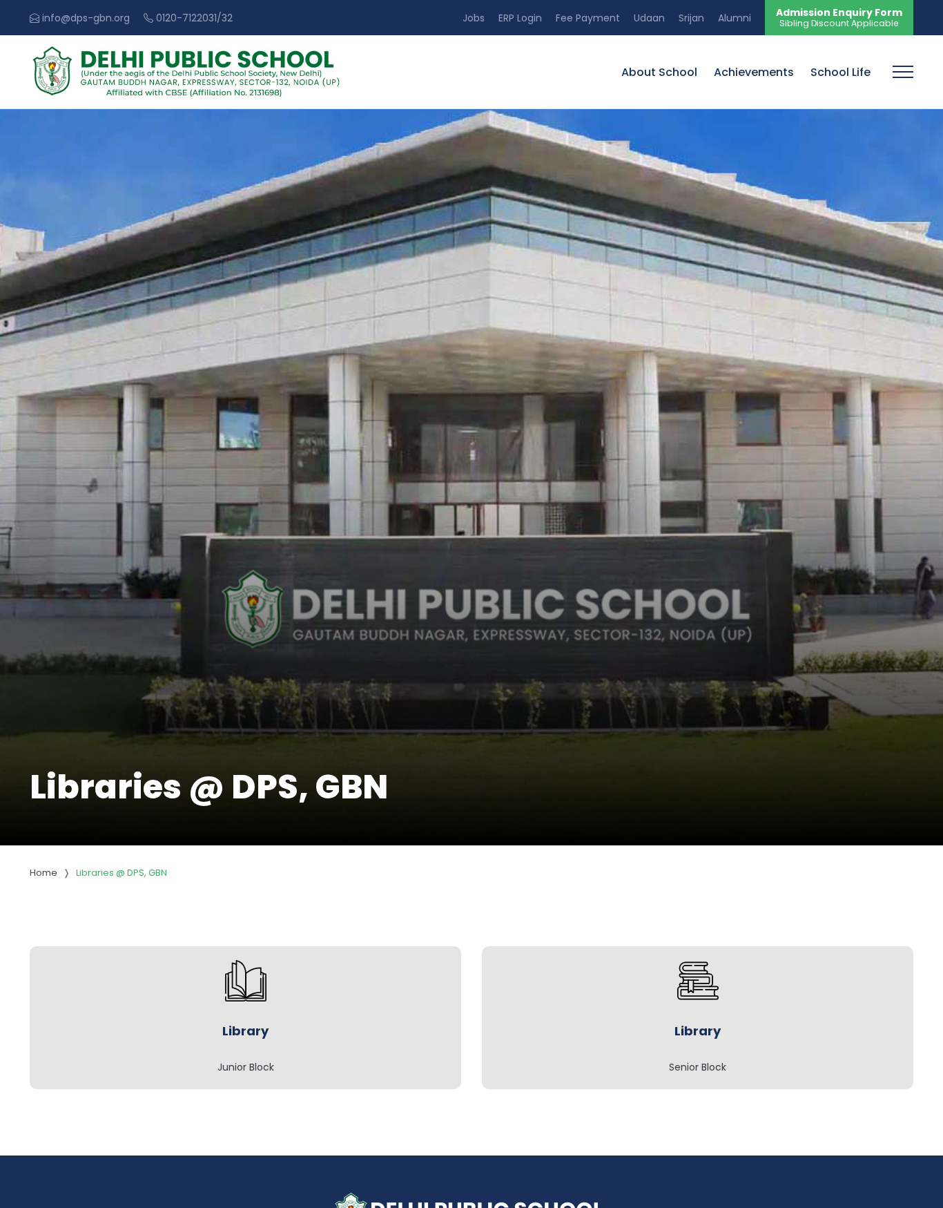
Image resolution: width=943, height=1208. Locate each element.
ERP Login (520, 18)
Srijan (691, 18)
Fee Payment (588, 18)
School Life (840, 72)
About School (659, 72)
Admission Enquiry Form (839, 17)
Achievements (754, 72)
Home (43, 872)
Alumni (734, 18)
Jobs (474, 18)
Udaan (649, 18)
